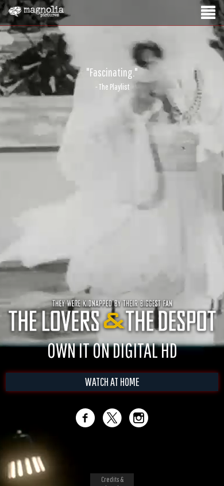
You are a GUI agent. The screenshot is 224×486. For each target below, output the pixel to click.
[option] (112, 78)
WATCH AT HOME (112, 381)
